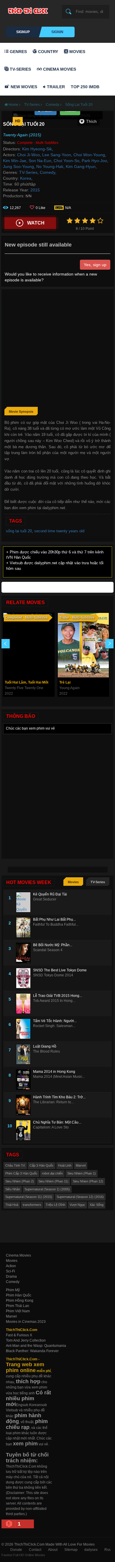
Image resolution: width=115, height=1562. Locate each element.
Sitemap (71, 1550)
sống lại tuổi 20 (19, 531)
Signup (23, 32)
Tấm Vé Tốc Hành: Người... (55, 1021)
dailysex (91, 1550)
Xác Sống (97, 1204)
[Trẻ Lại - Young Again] (83, 645)
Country (47, 51)
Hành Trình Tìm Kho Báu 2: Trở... (59, 1097)
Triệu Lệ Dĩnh (55, 1204)
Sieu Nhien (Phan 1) (81, 1173)
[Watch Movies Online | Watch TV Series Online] (29, 10)
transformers (32, 1204)
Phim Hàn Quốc (18, 1295)
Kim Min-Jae (14, 160)
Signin (57, 32)
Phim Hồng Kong (19, 1300)
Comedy (47, 172)
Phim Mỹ (13, 1290)
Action (11, 1266)
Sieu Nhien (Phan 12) (88, 1181)
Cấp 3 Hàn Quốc (41, 1165)
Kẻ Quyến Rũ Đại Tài (50, 894)
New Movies (23, 86)
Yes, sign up (95, 264)
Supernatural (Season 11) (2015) (28, 1197)
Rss (107, 1550)
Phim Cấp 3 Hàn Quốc (21, 1173)
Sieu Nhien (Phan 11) (53, 1181)
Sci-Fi (10, 1271)
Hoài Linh (64, 1165)
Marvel (81, 1165)
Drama (11, 1276)
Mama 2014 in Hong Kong (54, 1072)
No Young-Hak (49, 166)
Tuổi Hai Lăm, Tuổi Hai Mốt (26, 682)
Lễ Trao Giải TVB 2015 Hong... (57, 996)
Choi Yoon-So (66, 160)
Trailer (55, 86)
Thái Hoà (11, 1204)
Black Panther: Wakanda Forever (32, 1351)
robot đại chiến (52, 1173)
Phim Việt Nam (18, 1311)
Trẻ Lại (64, 682)
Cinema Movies (59, 69)
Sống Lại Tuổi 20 (79, 105)
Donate (16, 1550)
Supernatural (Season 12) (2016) (80, 1197)
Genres (18, 51)
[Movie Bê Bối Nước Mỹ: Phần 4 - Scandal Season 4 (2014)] (24, 953)
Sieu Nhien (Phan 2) (19, 1181)
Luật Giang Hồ (44, 1046)
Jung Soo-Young (18, 166)
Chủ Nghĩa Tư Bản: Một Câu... (57, 1122)
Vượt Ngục (77, 1204)
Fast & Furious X (19, 1335)
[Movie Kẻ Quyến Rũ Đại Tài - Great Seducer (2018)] (24, 902)
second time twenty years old (59, 531)
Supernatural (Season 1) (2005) (47, 1189)
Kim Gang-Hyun (81, 166)
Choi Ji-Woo (28, 154)
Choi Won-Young (89, 154)
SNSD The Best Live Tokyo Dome (60, 970)
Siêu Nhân (12, 1189)
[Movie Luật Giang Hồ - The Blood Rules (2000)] (24, 1054)
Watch (36, 222)
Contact (35, 1550)
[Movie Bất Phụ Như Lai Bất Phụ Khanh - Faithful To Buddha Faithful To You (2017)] (24, 927)
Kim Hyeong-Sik (37, 149)
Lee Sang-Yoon (56, 154)
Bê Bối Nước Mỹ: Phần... (52, 945)
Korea (25, 178)
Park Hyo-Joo (94, 160)
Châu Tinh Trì (15, 1165)
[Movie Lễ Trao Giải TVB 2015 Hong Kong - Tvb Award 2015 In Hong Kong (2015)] (24, 1003)
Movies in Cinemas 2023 (26, 1322)
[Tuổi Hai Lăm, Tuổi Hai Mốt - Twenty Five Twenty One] (28, 645)
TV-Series (20, 69)
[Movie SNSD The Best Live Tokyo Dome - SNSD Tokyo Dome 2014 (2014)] (24, 978)
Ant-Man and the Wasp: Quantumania (36, 1346)
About (53, 1550)
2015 (35, 190)
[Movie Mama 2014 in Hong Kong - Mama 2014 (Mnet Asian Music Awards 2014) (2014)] (24, 1079)
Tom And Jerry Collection (26, 1340)
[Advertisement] (57, 349)
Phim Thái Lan (17, 1306)
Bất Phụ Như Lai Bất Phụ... (54, 919)
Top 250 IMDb (85, 86)
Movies (76, 51)
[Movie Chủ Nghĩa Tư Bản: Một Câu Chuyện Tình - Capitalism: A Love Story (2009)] (24, 1130)
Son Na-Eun (40, 160)
